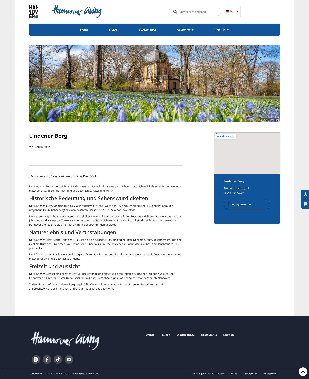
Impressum (269, 373)
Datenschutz (250, 373)
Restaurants (209, 335)
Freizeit (165, 335)
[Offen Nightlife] (227, 30)
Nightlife (229, 335)
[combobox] (195, 12)
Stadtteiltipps (186, 335)
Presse (233, 373)
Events (150, 335)
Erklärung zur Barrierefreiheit (207, 373)
